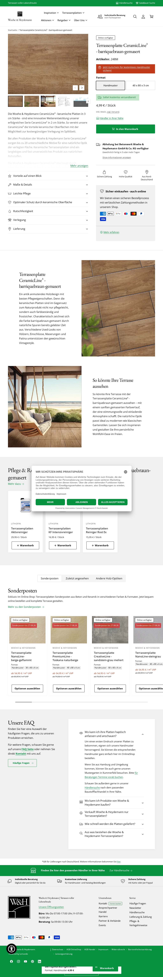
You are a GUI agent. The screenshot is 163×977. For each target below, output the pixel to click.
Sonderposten (49, 578)
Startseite (12, 30)
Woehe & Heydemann (25, 949)
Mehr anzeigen (79, 165)
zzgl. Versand (113, 111)
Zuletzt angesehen (77, 578)
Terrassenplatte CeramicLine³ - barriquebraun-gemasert (45, 30)
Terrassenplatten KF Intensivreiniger (61, 530)
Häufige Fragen (21, 763)
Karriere (103, 916)
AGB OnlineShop (74, 949)
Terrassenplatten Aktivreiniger (22, 530)
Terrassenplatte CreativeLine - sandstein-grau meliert (108, 656)
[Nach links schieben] (75, 87)
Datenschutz (57, 949)
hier (118, 861)
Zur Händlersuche (119, 870)
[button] (51, 13)
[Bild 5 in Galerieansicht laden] (81, 101)
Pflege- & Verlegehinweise (138, 923)
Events (102, 925)
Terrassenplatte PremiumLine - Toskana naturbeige (65, 656)
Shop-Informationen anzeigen (117, 157)
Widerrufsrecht (118, 949)
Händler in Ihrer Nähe (111, 118)
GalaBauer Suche (147, 3)
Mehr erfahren (111, 232)
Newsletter (135, 907)
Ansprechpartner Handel (108, 909)
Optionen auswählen (27, 688)
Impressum (103, 949)
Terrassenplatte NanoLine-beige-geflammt (21, 656)
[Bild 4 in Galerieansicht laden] (64, 101)
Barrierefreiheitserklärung (140, 949)
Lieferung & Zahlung (140, 916)
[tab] (50, 578)
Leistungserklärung (63, 954)
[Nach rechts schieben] (81, 87)
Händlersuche (125, 3)
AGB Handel (89, 949)
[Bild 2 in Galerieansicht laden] (31, 101)
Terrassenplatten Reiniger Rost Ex (97, 530)
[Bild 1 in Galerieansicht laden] (15, 101)
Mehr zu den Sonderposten (24, 607)
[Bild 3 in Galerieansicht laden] (48, 101)
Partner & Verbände (109, 920)
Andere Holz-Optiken (109, 578)
